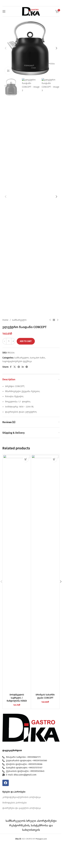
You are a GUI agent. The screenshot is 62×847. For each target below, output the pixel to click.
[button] (5, 48)
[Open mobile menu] (4, 11)
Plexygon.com (41, 839)
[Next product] (58, 320)
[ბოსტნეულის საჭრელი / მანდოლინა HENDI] (16, 573)
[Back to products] (54, 320)
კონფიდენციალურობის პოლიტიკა (21, 797)
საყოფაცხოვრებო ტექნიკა (17, 361)
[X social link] (15, 367)
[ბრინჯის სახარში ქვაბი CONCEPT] (45, 573)
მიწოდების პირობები (14, 802)
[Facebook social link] (11, 367)
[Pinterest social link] (19, 367)
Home (5, 320)
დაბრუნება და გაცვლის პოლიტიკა (21, 808)
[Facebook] (5, 783)
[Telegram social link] (27, 367)
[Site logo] (31, 11)
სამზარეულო (19, 320)
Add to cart (26, 341)
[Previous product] (50, 320)
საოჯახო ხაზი (37, 357)
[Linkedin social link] (23, 367)
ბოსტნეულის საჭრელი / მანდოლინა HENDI (17, 697)
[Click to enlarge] (8, 70)
